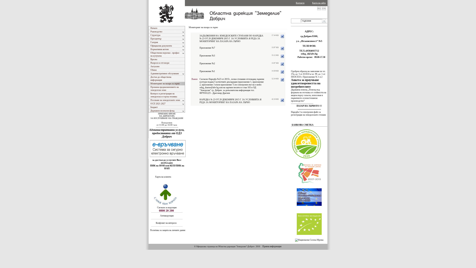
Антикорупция (167, 215)
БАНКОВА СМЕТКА (302, 125)
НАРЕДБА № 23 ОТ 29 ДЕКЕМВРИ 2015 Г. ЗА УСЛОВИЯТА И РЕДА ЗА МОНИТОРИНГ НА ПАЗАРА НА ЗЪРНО (230, 101)
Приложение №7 (207, 48)
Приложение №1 (207, 71)
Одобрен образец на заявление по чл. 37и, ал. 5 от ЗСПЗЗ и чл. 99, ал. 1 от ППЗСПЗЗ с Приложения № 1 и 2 (308, 74)
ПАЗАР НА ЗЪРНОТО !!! (309, 106)
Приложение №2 (207, 63)
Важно (195, 79)
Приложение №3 (207, 55)
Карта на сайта (319, 3)
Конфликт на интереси (166, 223)
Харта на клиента (163, 177)
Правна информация (272, 246)
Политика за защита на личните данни (167, 230)
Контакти (300, 3)
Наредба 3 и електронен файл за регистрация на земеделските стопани (308, 113)
